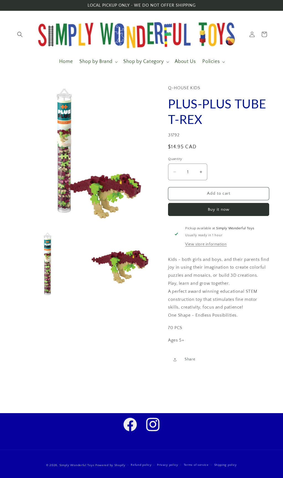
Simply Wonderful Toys (77, 465)
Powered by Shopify (110, 465)
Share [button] (190, 359)
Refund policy (141, 465)
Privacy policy (167, 465)
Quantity (175, 159)
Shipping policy (225, 465)
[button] (20, 34)
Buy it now (218, 209)
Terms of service (196, 465)
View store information (206, 244)
